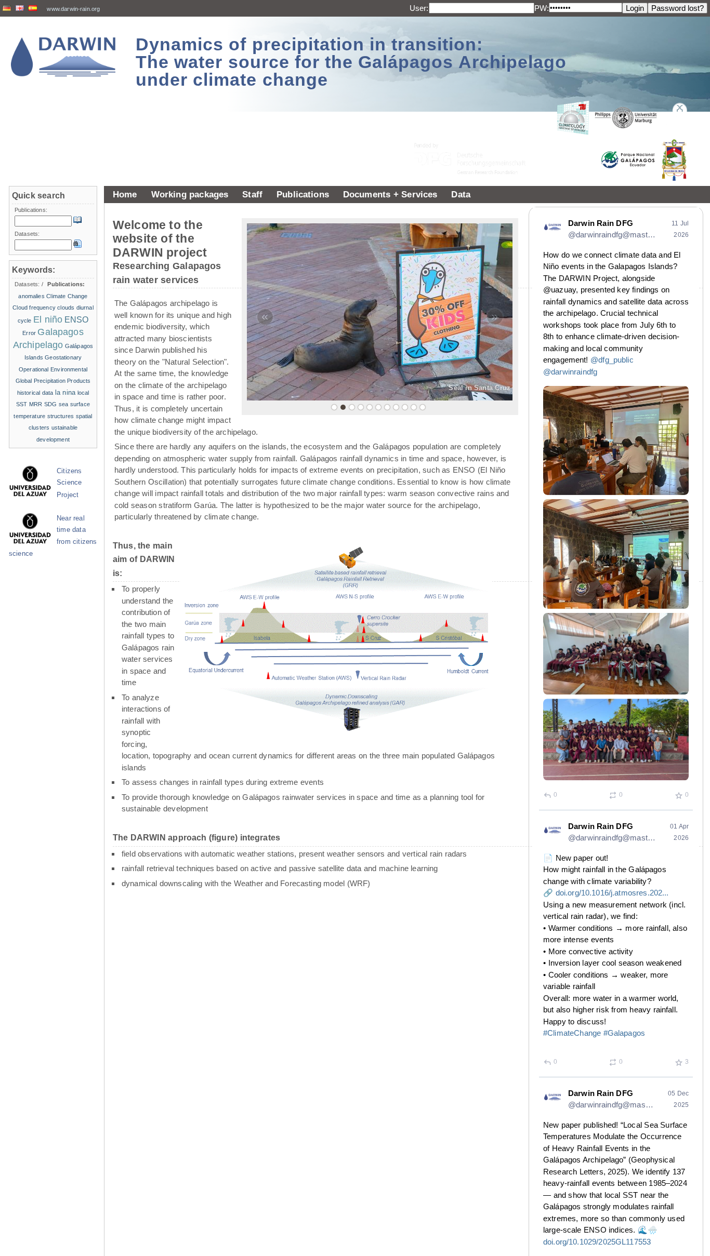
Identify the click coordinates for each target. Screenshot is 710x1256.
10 (413, 407)
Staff (252, 194)
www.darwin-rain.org (73, 9)
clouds (65, 307)
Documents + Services (390, 194)
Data (460, 194)
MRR (35, 404)
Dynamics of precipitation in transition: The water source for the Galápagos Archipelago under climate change (351, 61)
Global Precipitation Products (53, 381)
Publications (303, 194)
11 (422, 407)
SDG (50, 404)
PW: (541, 8)
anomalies (31, 296)
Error (29, 333)
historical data (35, 393)
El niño (47, 319)
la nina (65, 392)
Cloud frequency (34, 307)
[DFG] (476, 135)
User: (419, 8)
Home (125, 194)
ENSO (76, 319)
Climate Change (66, 296)
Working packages (190, 194)
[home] (63, 57)
